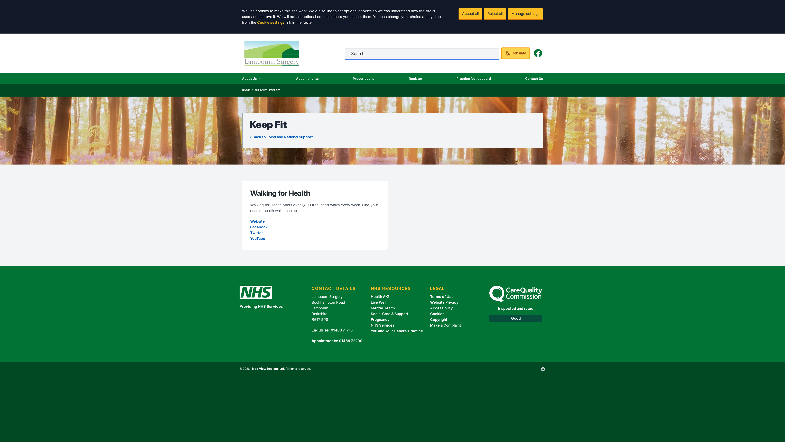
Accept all (470, 13)
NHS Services (383, 325)
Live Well (378, 302)
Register (415, 79)
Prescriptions (364, 79)
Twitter (256, 233)
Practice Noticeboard (473, 79)
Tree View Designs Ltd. (268, 368)
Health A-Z (380, 296)
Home (246, 90)
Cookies (437, 314)
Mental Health (383, 308)
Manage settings (525, 13)
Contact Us (534, 79)
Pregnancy (380, 319)
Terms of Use (442, 296)
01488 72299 (350, 341)
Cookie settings (271, 22)
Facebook (259, 227)
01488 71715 (342, 330)
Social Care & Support (389, 314)
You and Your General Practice (397, 331)
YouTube (257, 238)
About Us (249, 79)
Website (257, 221)
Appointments (307, 79)
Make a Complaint (445, 325)
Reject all (495, 13)
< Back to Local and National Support (281, 137)
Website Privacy (444, 302)
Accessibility (441, 308)
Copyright (438, 319)
